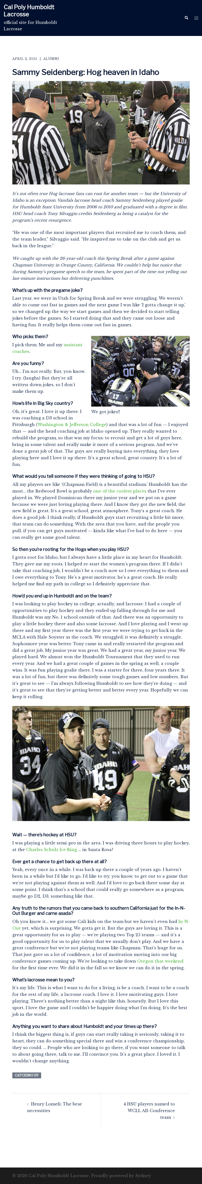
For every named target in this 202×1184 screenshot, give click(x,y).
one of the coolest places (119, 491)
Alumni (51, 59)
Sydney (143, 1175)
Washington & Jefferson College (71, 424)
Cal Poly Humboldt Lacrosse (29, 10)
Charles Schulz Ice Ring (51, 849)
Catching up (27, 1075)
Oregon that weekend (160, 961)
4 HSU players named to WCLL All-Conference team (149, 1111)
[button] (186, 18)
